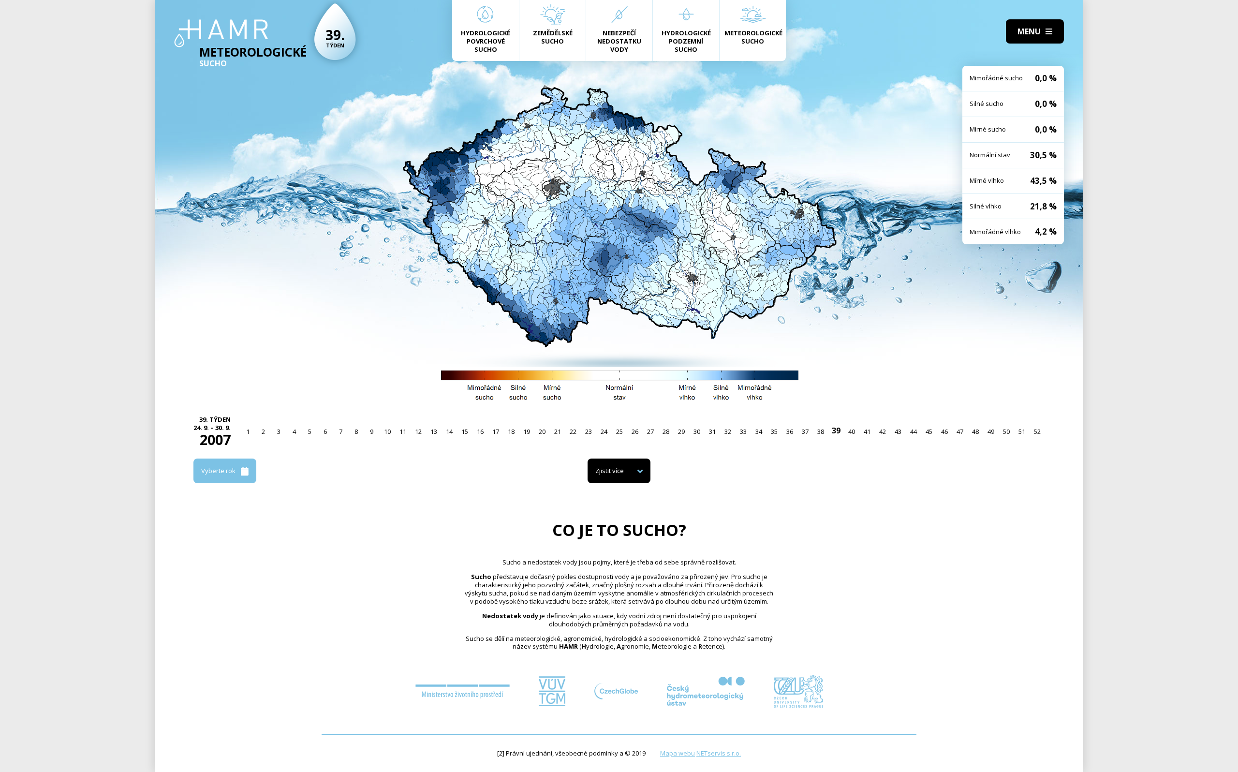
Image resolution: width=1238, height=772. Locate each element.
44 (913, 431)
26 (635, 431)
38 (820, 431)
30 (696, 431)
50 (1006, 431)
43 (898, 431)
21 (557, 431)
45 (929, 431)
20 (542, 431)
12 (418, 431)
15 (464, 431)
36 (789, 431)
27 (650, 431)
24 (604, 431)
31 (712, 431)
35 (774, 431)
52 (1037, 431)
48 (975, 431)
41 (867, 431)
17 (495, 431)
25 (619, 431)
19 (526, 431)
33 (743, 431)
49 (990, 431)
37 (805, 431)
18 (511, 431)
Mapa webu (677, 753)
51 (1021, 431)
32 (727, 431)
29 (681, 431)
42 (882, 431)
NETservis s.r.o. (718, 753)
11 (402, 431)
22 (573, 431)
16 (480, 431)
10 (387, 431)
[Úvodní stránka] (221, 33)
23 (588, 431)
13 (433, 431)
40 (851, 431)
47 (960, 431)
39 (836, 430)
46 (944, 431)
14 (449, 431)
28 (666, 431)
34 (758, 431)
